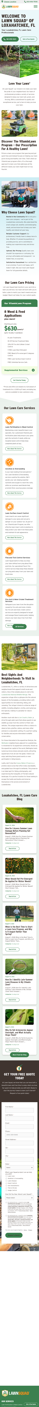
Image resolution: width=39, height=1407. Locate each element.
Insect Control (12, 1183)
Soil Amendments (13, 1185)
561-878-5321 (11, 39)
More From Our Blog (19, 1055)
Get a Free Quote (28, 39)
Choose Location (10, 2)
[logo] (10, 6)
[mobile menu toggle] (35, 6)
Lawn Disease (12, 1181)
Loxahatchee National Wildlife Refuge (14, 695)
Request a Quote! (14, 1235)
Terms (25, 1230)
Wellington (5, 743)
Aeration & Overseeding (15, 1178)
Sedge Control (12, 1190)
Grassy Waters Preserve (24, 763)
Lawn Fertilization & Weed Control (12, 1404)
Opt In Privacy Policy (24, 1210)
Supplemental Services (16, 370)
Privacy (30, 1230)
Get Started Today (19, 380)
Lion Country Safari (25, 717)
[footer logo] (16, 1396)
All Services (19, 627)
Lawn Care (11, 1176)
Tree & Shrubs (12, 1188)
